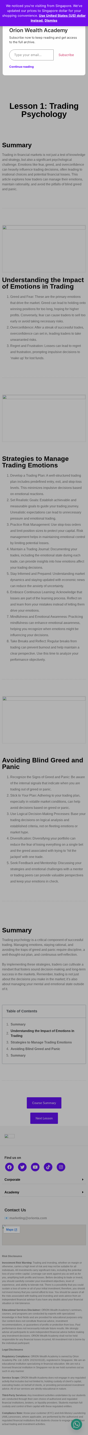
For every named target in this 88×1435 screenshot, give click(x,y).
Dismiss (51, 20)
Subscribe (66, 55)
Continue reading (21, 66)
